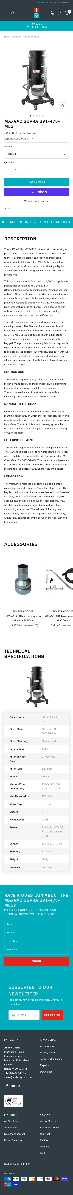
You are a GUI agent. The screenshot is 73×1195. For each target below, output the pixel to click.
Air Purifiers (10, 1127)
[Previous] (5, 116)
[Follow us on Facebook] (7, 1086)
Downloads (46, 1071)
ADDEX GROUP (45, 2)
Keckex (44, 1140)
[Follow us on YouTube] (13, 1086)
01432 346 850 (39, 27)
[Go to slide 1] (30, 115)
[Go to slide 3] (36, 115)
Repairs (44, 1065)
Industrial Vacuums (32, 37)
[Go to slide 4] (39, 115)
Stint (42, 1153)
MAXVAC (45, 1146)
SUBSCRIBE (52, 1015)
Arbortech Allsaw (49, 1127)
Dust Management (14, 1133)
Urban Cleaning (13, 1140)
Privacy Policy (47, 1052)
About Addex (47, 1046)
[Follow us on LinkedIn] (19, 1086)
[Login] (59, 12)
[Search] (12, 13)
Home (7, 37)
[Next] (67, 116)
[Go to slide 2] (33, 115)
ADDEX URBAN (62, 2)
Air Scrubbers (11, 1121)
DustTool (45, 1133)
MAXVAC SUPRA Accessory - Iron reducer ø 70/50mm (23, 618)
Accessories (22, 222)
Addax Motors (48, 1121)
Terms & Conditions (51, 1058)
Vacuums (16, 37)
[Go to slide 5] (42, 115)
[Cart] (67, 13)
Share (7, 208)
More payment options (36, 201)
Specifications (55, 222)
